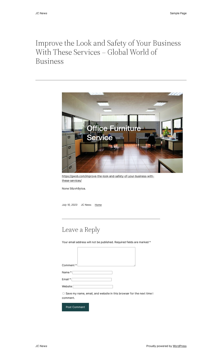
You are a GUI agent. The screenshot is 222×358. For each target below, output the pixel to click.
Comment (69, 265)
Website (67, 286)
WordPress (180, 346)
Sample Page (178, 13)
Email (66, 279)
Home (98, 204)
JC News (41, 13)
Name (67, 272)
